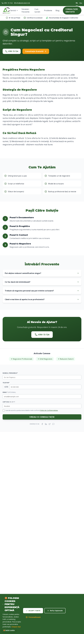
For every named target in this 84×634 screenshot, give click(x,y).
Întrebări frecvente (25, 10)
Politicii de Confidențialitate (49, 410)
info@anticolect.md (23, 3)
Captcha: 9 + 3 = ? (9, 402)
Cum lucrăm (37, 10)
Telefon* (6, 383)
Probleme (48, 10)
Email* (9, 392)
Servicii (13, 10)
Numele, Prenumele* (10, 373)
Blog (57, 10)
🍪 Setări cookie (9, 630)
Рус (81, 3)
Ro (77, 3)
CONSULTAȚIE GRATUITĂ (72, 10)
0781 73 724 (8, 3)
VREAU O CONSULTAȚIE (41, 417)
